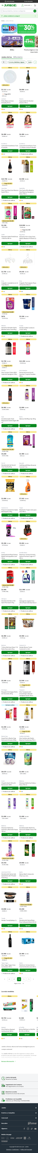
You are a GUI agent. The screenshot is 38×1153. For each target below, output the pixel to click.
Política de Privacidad (26, 1150)
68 (9, 979)
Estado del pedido (28, 1)
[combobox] (19, 11)
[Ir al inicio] (10, 5)
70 (19, 979)
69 (14, 979)
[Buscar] (34, 11)
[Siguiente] (35, 62)
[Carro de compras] (35, 5)
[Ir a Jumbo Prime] (32, 1123)
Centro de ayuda (10, 1)
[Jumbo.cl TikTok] (32, 1129)
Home (3, 21)
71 (24, 979)
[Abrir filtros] (4, 62)
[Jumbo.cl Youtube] (35, 1129)
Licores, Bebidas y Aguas (16, 62)
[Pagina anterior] (4, 979)
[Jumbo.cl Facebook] (24, 1129)
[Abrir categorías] (2, 5)
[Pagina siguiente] (33, 979)
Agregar (10, 106)
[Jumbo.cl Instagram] (28, 1129)
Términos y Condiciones (12, 1150)
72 (28, 979)
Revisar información (7, 1061)
